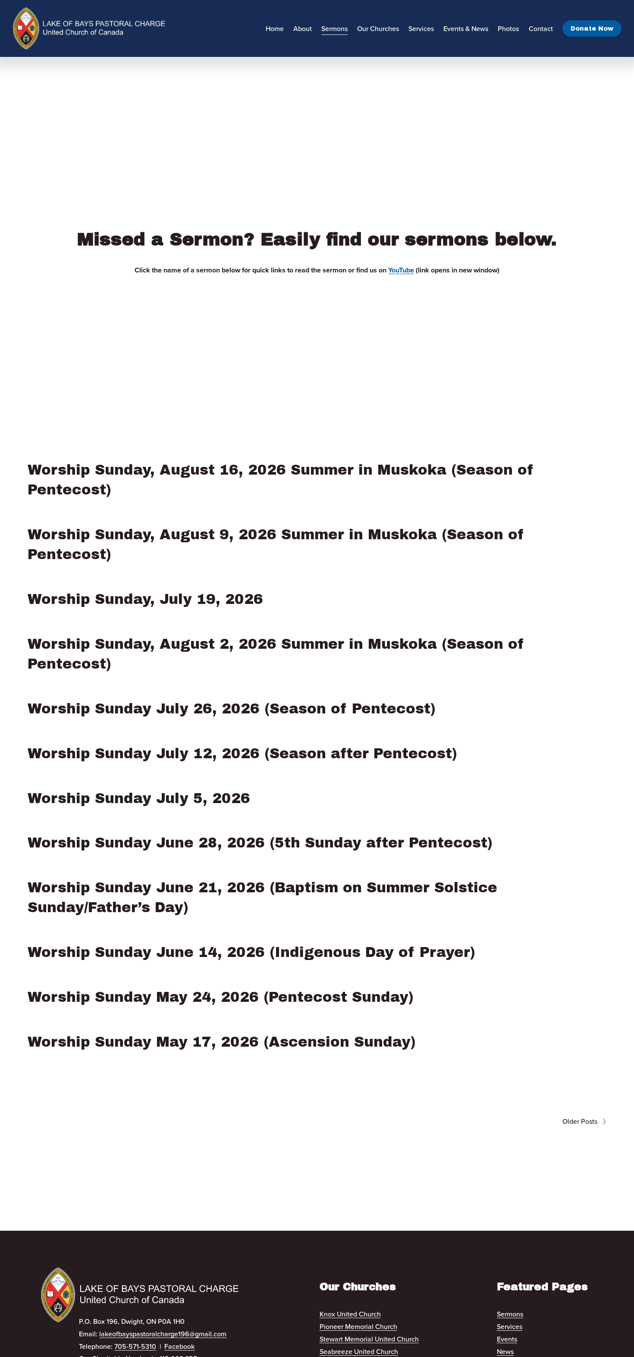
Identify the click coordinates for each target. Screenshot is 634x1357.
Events (507, 1339)
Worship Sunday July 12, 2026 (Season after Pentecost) (242, 753)
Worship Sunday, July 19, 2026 (145, 599)
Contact (541, 28)
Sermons (334, 28)
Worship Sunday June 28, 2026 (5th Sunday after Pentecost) (260, 842)
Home (275, 28)
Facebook (179, 1346)
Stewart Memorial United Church (369, 1339)
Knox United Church (350, 1314)
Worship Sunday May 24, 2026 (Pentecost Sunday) (221, 997)
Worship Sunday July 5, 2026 (139, 798)
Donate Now (592, 28)
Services (509, 1326)
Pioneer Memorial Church (358, 1326)
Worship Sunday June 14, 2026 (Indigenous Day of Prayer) (251, 952)
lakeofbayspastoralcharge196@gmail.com (162, 1333)
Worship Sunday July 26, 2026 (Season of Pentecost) (232, 708)
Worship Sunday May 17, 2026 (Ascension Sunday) (222, 1042)
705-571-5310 (135, 1346)
